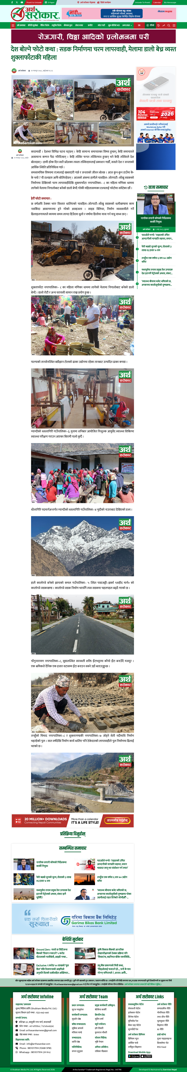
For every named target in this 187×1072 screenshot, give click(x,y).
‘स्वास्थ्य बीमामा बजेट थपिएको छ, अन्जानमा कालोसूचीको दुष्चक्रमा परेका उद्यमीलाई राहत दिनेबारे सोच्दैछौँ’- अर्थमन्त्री (114, 894)
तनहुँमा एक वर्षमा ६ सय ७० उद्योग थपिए (112, 879)
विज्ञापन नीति (162, 1025)
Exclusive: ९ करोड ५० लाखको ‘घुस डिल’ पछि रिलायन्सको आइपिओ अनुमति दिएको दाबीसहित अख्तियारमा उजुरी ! (53, 969)
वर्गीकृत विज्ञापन (134, 1047)
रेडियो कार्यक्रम (105, 2)
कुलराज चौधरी (101, 1032)
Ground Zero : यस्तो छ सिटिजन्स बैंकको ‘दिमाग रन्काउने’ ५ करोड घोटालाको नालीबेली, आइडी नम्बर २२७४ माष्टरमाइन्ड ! (51, 953)
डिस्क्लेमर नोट (163, 1043)
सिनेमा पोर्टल (133, 1017)
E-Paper (51, 2)
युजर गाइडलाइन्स (164, 1039)
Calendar (157, 2)
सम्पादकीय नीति (163, 1008)
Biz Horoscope (170, 2)
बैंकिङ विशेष (45, 25)
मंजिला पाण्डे (77, 1032)
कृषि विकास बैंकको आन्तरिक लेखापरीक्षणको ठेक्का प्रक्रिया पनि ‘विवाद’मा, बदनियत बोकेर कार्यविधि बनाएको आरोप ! (113, 953)
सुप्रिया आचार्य (77, 1028)
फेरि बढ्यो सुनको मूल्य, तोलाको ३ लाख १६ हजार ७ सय (53, 879)
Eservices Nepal (170, 1069)
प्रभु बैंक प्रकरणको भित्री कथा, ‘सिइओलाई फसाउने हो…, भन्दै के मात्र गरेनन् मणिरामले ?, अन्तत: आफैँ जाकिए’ (114, 969)
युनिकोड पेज (133, 1021)
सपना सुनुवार (77, 1051)
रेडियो (152, 25)
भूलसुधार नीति (163, 1021)
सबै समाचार (21, 25)
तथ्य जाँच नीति (163, 1017)
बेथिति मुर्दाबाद (33, 25)
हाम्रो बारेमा (161, 1035)
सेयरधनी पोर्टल (134, 1008)
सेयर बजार (79, 25)
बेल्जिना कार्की (100, 1010)
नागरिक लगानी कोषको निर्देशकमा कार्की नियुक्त (51, 864)
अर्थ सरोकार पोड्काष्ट (87, 2)
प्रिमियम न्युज (133, 1039)
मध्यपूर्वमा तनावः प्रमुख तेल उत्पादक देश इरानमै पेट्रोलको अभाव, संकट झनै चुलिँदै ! (53, 894)
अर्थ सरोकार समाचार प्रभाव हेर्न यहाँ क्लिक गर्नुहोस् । (143, 984)
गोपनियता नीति (163, 1013)
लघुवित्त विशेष (56, 25)
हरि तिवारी (99, 1028)
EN (139, 25)
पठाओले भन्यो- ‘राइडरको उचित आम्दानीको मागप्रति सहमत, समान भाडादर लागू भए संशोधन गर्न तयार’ (112, 864)
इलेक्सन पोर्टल (134, 1013)
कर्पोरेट (90, 25)
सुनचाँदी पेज (133, 1029)
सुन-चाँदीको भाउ (114, 25)
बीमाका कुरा (68, 25)
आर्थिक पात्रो (133, 1043)
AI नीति (160, 1029)
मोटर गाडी (101, 25)
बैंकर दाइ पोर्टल (134, 1025)
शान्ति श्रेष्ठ (76, 1042)
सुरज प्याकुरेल (78, 1010)
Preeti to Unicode (34, 2)
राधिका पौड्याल (101, 1051)
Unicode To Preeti (142, 2)
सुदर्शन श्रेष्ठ (76, 1019)
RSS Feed (161, 1047)
